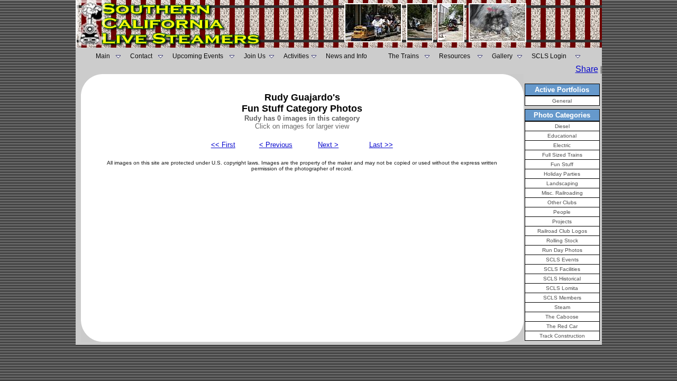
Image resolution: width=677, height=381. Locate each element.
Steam (562, 307)
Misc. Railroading (562, 193)
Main (103, 56)
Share (586, 69)
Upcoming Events (197, 56)
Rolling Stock (562, 240)
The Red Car (562, 326)
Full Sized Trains (562, 155)
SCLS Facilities (562, 269)
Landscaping (562, 183)
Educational (562, 136)
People (562, 212)
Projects (562, 221)
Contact (141, 56)
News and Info (346, 56)
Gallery (502, 56)
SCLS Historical (562, 279)
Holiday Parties (562, 174)
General (562, 101)
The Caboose (562, 317)
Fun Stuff (562, 164)
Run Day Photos (562, 250)
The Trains (403, 56)
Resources (454, 56)
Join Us (255, 56)
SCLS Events (562, 259)
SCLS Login (549, 56)
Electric (562, 145)
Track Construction (562, 336)
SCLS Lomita (562, 288)
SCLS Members (562, 298)
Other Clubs (562, 202)
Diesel (562, 126)
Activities (296, 56)
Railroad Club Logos (562, 231)
